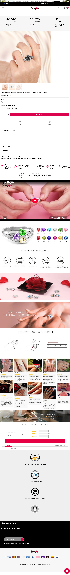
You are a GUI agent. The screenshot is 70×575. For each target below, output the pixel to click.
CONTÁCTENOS (45, 4)
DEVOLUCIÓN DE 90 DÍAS (38, 158)
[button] (3, 8)
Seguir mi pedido (59, 4)
